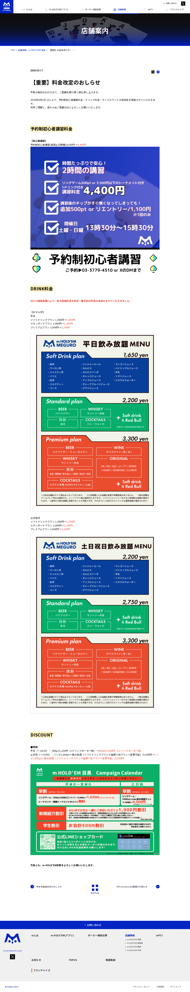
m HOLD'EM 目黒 (134, 939)
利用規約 (160, 987)
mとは (29, 9)
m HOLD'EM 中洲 (134, 950)
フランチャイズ (177, 9)
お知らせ (36, 960)
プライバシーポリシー (142, 987)
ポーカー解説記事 (93, 9)
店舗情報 (122, 9)
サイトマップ (175, 987)
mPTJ (150, 9)
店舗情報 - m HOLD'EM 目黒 (31, 50)
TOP (12, 50)
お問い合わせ (171, 3)
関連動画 (110, 960)
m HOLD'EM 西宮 (134, 946)
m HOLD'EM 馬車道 (135, 943)
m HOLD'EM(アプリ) (58, 9)
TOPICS (73, 960)
